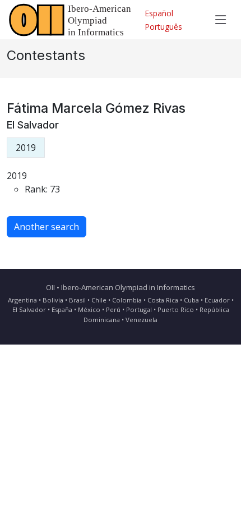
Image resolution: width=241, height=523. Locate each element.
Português (163, 26)
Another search (46, 227)
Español (159, 13)
